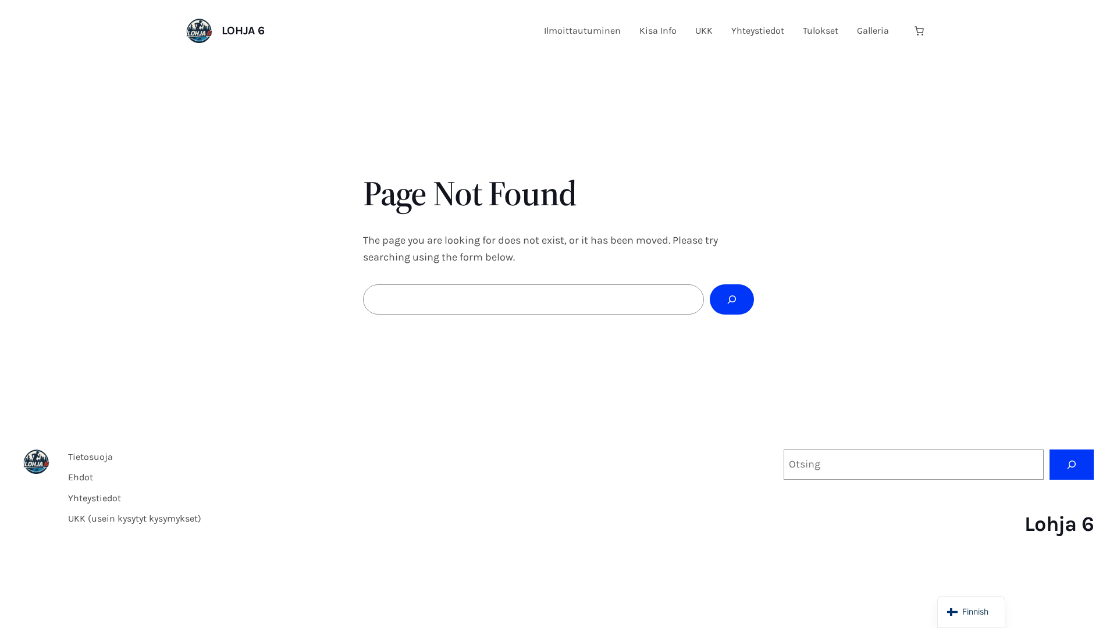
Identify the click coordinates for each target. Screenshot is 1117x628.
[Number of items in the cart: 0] (919, 30)
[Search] (732, 299)
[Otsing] (1072, 464)
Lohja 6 (243, 30)
